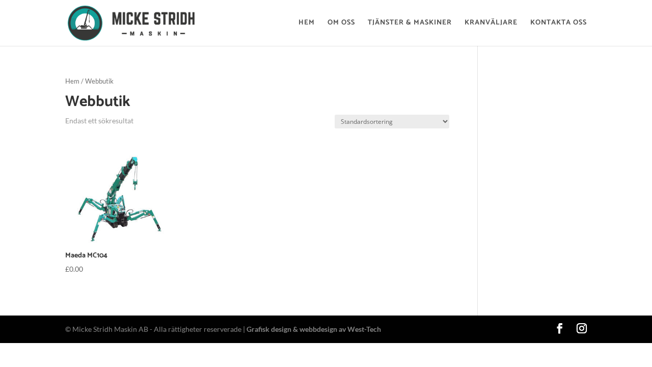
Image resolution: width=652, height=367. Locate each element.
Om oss (341, 24)
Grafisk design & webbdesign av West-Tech (314, 329)
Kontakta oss (558, 24)
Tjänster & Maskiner (410, 24)
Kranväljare (491, 24)
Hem (306, 24)
